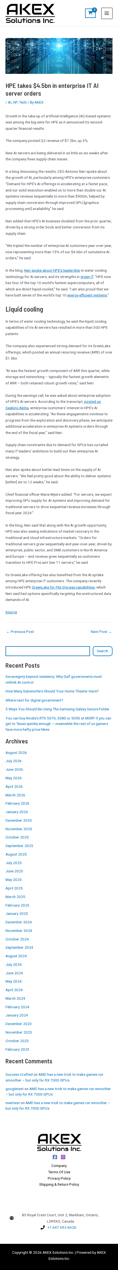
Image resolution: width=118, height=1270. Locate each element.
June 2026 (14, 769)
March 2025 (15, 896)
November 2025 (18, 829)
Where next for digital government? (34, 700)
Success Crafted (19, 1074)
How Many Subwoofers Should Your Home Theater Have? (52, 691)
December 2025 (18, 820)
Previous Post (20, 632)
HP (15, 102)
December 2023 (18, 1023)
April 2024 (14, 990)
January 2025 (16, 913)
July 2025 (13, 863)
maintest (12, 1103)
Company (59, 1165)
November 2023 (18, 1032)
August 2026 (16, 752)
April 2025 (14, 888)
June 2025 (14, 871)
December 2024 (18, 922)
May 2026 (13, 778)
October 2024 (17, 939)
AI (9, 102)
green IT (86, 276)
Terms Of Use (59, 1172)
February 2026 (17, 803)
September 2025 (19, 845)
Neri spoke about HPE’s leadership (52, 270)
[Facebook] (54, 1157)
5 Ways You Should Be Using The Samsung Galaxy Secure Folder (57, 709)
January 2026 (16, 812)
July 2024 (13, 964)
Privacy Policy (59, 1178)
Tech (23, 102)
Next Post (101, 632)
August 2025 (16, 854)
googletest (14, 1088)
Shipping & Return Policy (59, 1184)
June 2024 (14, 973)
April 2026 (14, 786)
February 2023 (17, 1049)
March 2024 (15, 998)
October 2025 (17, 837)
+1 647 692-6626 (61, 1227)
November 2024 (18, 930)
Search (102, 651)
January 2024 (16, 1015)
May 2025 (13, 879)
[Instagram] (63, 1157)
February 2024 (17, 1007)
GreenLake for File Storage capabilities (63, 587)
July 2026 (13, 761)
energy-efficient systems (87, 295)
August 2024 (16, 956)
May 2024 (13, 981)
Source (11, 612)
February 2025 (17, 905)
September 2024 (19, 947)
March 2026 (15, 795)
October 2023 (17, 1041)
